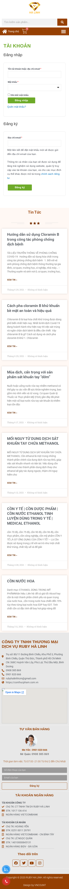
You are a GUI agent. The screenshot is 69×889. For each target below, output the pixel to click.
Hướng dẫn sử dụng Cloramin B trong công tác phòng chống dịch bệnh (33, 239)
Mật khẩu (15, 81)
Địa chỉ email (17, 137)
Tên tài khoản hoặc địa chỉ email (27, 68)
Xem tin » (12, 280)
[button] (63, 31)
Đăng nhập (21, 100)
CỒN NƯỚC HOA (20, 581)
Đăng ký (20, 187)
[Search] (62, 22)
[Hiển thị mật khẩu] (58, 87)
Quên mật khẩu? (16, 106)
